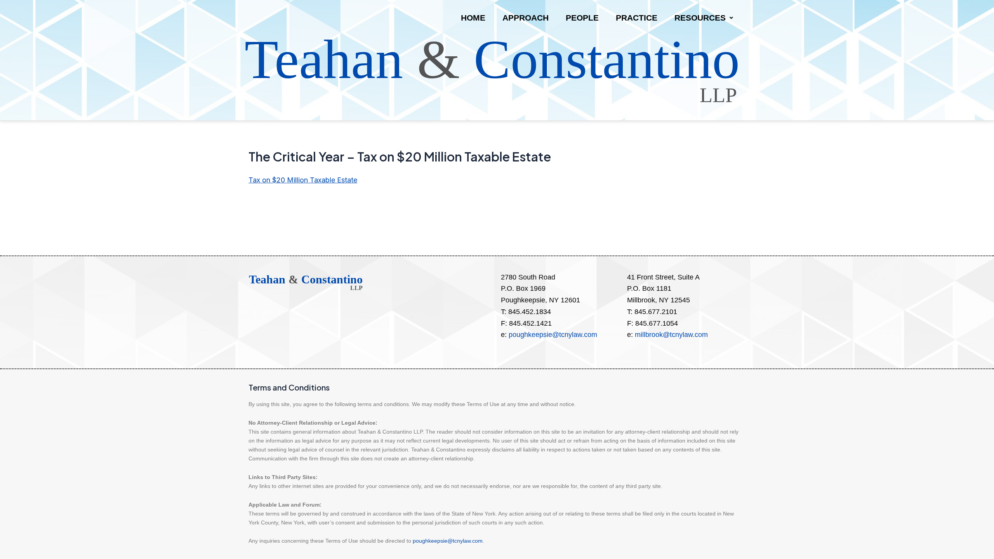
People (582, 17)
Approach (525, 17)
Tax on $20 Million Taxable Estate (302, 180)
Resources (700, 17)
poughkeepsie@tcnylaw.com (553, 335)
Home (473, 17)
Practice (636, 17)
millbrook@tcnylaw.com (671, 335)
